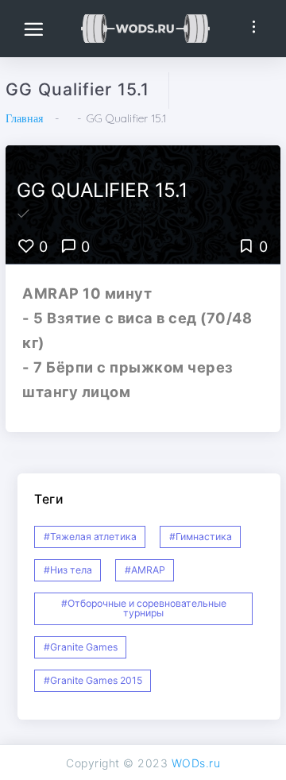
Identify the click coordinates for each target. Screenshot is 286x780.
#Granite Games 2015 (93, 680)
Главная (24, 118)
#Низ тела (68, 570)
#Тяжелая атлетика (90, 537)
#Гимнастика (200, 537)
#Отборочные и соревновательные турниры (143, 608)
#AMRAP (145, 570)
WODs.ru (196, 763)
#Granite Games (81, 647)
